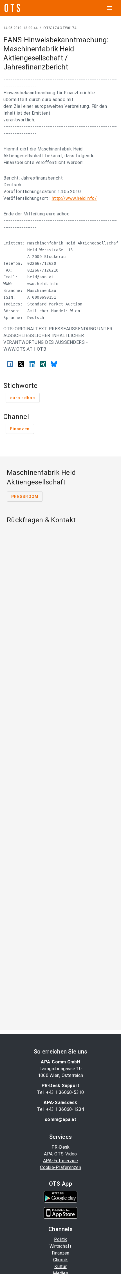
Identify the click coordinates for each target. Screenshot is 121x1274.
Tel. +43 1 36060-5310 (60, 1092)
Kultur (60, 1266)
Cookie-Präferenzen (60, 1167)
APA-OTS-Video (60, 1154)
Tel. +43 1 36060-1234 (60, 1109)
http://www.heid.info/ (74, 198)
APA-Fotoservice (60, 1160)
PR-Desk (60, 1147)
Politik (60, 1239)
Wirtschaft (61, 1246)
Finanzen (61, 1253)
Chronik (60, 1259)
